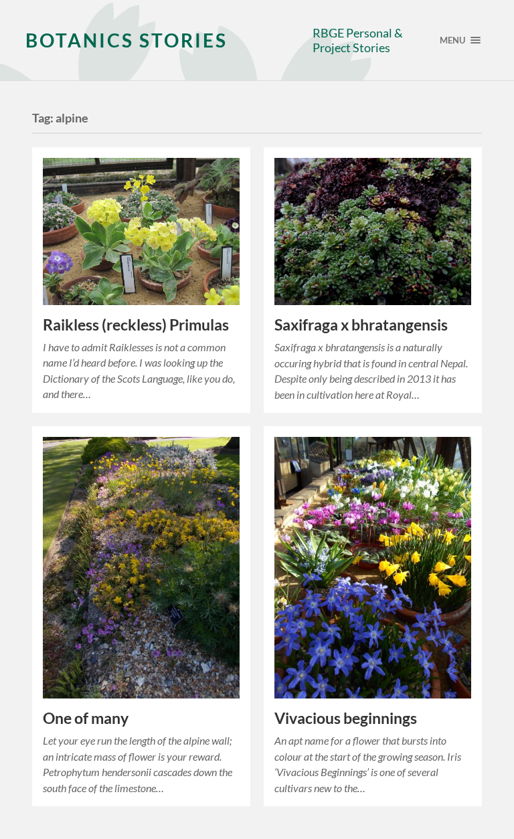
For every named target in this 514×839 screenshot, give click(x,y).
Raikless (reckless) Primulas (136, 325)
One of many (85, 718)
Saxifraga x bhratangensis (361, 325)
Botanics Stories (126, 40)
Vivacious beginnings (345, 718)
